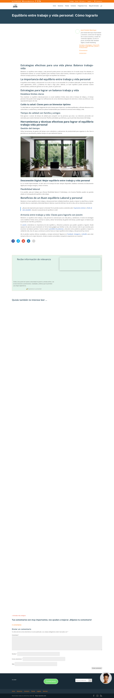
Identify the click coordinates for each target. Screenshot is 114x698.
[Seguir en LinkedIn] (45, 56)
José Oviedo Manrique (88, 30)
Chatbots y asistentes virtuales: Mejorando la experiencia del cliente (35, 604)
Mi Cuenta (82, 1)
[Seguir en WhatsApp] (41, 56)
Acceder (14, 679)
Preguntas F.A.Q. (82, 6)
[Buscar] (90, 680)
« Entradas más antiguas (19, 615)
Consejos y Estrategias (85, 45)
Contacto (73, 6)
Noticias (45, 691)
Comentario (15, 635)
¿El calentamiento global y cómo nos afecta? (28, 573)
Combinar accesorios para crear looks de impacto (29, 433)
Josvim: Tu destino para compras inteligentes (28, 364)
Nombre (14, 654)
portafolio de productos (56, 229)
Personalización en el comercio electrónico (27, 589)
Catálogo (71, 1)
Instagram (77, 234)
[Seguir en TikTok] (49, 56)
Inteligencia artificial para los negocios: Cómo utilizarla (31, 503)
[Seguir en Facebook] (33, 56)
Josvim (96, 46)
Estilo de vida (89, 46)
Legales (89, 1)
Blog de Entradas (94, 6)
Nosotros (60, 6)
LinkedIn (84, 234)
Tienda (67, 6)
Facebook (70, 234)
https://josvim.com (40, 696)
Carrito (76, 1)
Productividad (83, 47)
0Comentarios (83, 50)
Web (13, 664)
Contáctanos (51, 681)
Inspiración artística (79, 208)
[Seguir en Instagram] (37, 56)
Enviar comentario (96, 668)
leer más (16, 366)
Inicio (54, 6)
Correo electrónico (17, 659)
